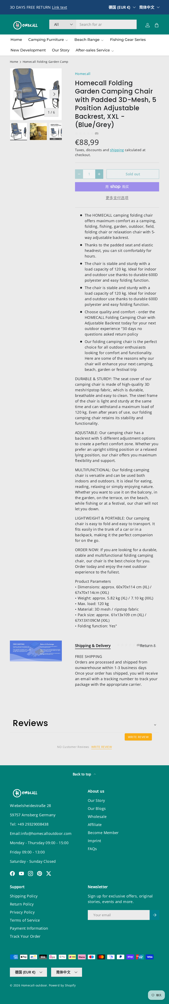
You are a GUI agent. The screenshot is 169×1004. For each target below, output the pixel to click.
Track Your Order (25, 936)
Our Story (60, 50)
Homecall (82, 73)
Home (16, 39)
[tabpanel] (117, 670)
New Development (28, 50)
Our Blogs (97, 808)
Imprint (94, 840)
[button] (156, 25)
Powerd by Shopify (62, 985)
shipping (117, 150)
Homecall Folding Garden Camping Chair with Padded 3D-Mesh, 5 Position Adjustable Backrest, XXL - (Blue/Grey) (50, 62)
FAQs (92, 848)
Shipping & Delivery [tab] (93, 645)
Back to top (82, 774)
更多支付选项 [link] (117, 197)
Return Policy (22, 904)
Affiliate (95, 824)
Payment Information (29, 928)
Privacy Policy (22, 912)
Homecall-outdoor (34, 985)
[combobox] (93, 24)
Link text (59, 7)
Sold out (133, 174)
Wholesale (97, 816)
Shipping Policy (24, 896)
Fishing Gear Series (128, 39)
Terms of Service (25, 920)
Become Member (103, 832)
